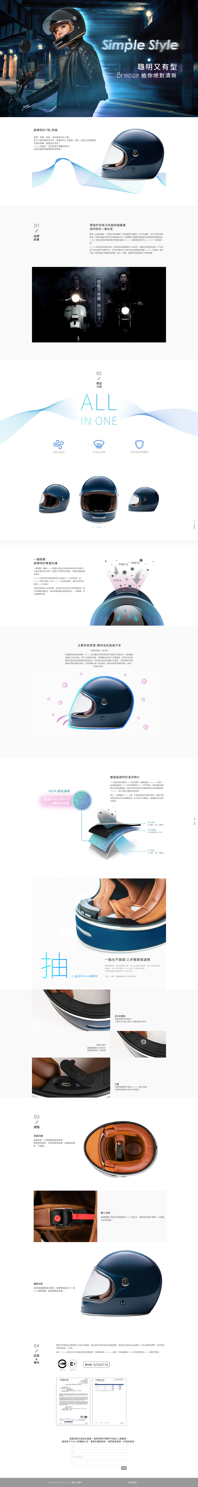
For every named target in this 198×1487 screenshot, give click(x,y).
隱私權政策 (133, 1482)
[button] (97, 527)
